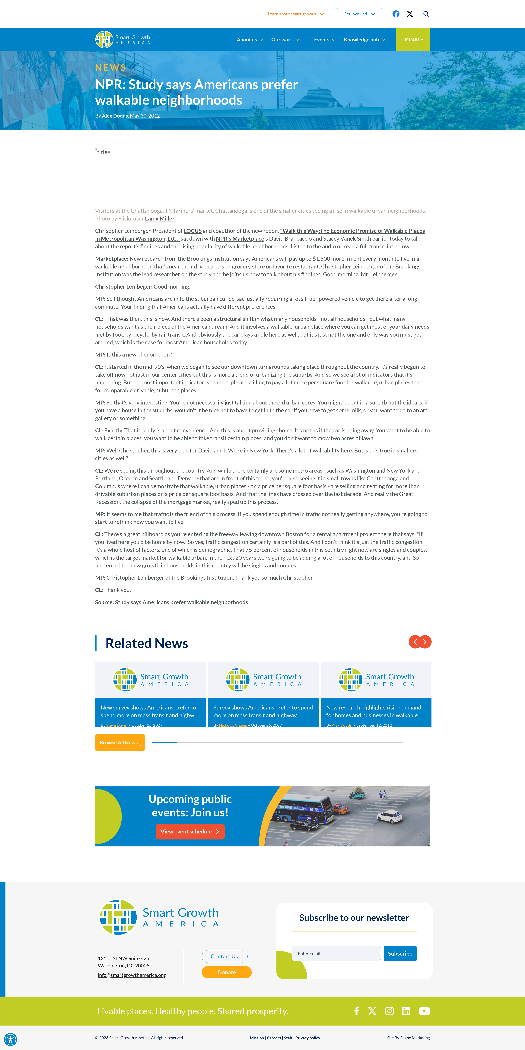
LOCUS (193, 230)
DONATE (412, 39)
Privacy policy (307, 1038)
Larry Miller (160, 218)
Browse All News (119, 742)
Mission (257, 1038)
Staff (288, 1038)
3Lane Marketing (415, 1037)
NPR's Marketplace (240, 238)
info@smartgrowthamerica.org (132, 975)
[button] (424, 13)
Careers (274, 1038)
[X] (410, 13)
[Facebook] (396, 13)
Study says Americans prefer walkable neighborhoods (181, 602)
